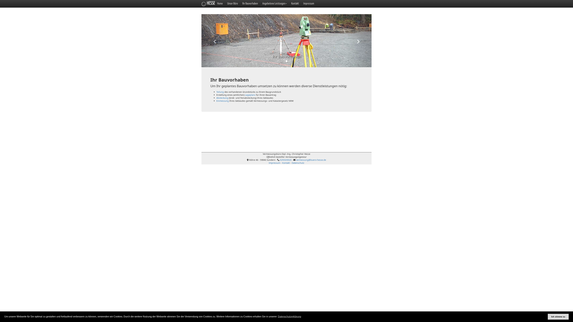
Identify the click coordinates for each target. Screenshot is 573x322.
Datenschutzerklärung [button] (289, 316)
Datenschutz (298, 162)
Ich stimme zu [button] (558, 316)
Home (220, 3)
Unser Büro (232, 3)
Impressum (308, 3)
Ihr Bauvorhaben (250, 3)
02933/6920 (285, 159)
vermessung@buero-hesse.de (311, 159)
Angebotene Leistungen (273, 3)
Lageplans (250, 94)
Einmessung (222, 100)
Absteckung (222, 97)
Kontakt (295, 3)
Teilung (220, 91)
